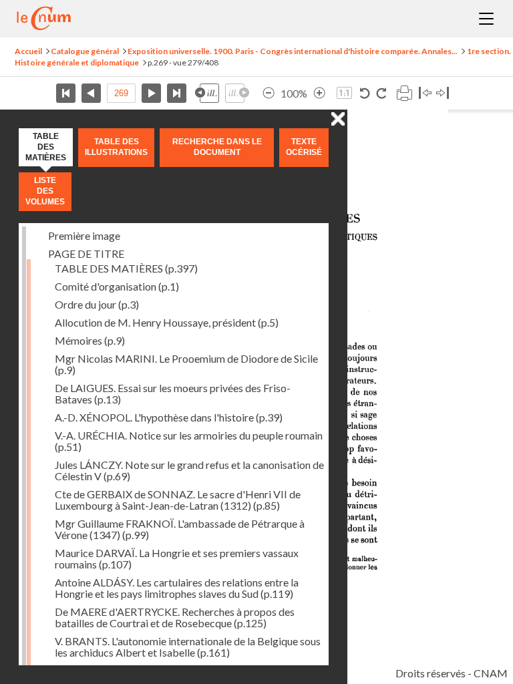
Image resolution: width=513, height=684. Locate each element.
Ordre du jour (97, 304)
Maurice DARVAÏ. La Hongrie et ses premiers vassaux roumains (177, 558)
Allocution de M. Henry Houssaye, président (167, 322)
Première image (84, 235)
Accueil (28, 51)
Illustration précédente (207, 93)
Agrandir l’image (319, 93)
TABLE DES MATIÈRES (126, 268)
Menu (486, 18)
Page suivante (151, 93)
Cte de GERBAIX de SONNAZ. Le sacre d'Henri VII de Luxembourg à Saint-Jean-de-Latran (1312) (178, 500)
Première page (65, 93)
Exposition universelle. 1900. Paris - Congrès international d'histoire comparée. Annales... (293, 51)
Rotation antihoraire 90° (365, 93)
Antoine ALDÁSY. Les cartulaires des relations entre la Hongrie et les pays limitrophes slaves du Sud (177, 588)
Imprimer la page (404, 93)
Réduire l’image (269, 93)
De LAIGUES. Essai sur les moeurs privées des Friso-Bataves (173, 393)
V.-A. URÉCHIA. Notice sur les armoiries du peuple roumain (189, 441)
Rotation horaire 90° (381, 93)
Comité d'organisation (117, 286)
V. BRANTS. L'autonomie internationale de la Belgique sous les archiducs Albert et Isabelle (188, 647)
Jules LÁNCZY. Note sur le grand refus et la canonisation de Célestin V (189, 470)
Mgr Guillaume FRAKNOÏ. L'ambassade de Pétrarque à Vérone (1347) (180, 529)
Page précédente (91, 93)
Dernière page (176, 93)
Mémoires (90, 340)
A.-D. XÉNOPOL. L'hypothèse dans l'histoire (169, 417)
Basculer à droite (442, 93)
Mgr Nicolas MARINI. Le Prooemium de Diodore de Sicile (186, 364)
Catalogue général (85, 51)
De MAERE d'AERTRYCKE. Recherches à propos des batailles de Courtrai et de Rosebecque (175, 617)
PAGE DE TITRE (86, 253)
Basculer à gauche (425, 93)
